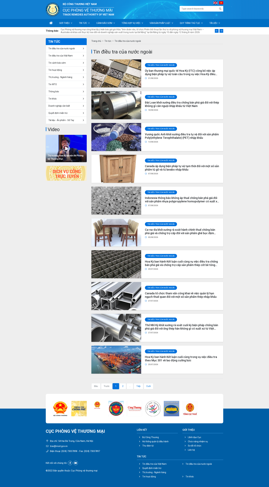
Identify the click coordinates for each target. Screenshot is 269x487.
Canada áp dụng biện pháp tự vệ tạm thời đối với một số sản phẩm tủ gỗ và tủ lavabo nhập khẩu (182, 167)
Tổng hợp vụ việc (131, 23)
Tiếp (138, 386)
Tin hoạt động (55, 70)
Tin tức (83, 23)
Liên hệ (191, 450)
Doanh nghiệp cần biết (59, 106)
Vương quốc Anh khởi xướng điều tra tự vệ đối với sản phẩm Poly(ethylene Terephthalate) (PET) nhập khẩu (182, 136)
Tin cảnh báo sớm (57, 63)
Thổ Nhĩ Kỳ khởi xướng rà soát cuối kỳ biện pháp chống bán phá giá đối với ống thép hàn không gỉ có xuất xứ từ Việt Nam (181, 328)
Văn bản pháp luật (160, 23)
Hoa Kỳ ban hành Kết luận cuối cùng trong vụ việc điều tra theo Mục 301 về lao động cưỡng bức (181, 358)
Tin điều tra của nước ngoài (161, 65)
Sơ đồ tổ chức (194, 445)
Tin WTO (52, 84)
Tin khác (52, 98)
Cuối (148, 386)
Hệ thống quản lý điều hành (155, 441)
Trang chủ (96, 41)
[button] (217, 31)
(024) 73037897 (92, 451)
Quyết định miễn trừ (58, 113)
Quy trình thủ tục (190, 23)
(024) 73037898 (69, 451)
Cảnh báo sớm (104, 23)
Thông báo (53, 91)
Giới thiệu (64, 23)
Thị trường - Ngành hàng (60, 77)
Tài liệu (213, 23)
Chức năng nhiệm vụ (198, 441)
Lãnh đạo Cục (194, 437)
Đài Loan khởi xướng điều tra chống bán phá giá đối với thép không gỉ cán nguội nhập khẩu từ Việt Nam (182, 104)
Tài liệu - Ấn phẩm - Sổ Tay (61, 120)
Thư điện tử (148, 445)
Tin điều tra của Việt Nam (60, 55)
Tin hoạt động (149, 476)
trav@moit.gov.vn (59, 446)
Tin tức (107, 41)
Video (54, 129)
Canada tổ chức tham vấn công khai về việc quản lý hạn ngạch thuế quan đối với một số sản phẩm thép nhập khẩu (181, 295)
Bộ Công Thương (150, 437)
